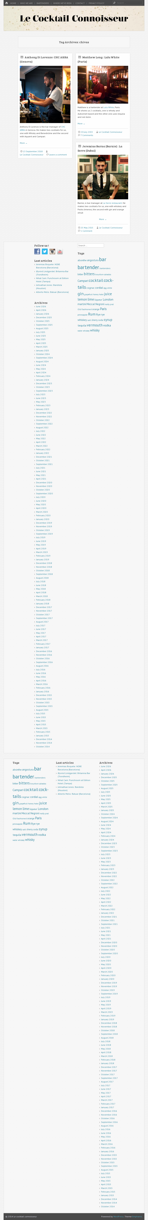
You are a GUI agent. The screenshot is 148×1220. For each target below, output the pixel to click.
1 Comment (86, 231)
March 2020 (42, 511)
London (108, 299)
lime (91, 299)
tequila (82, 325)
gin (81, 293)
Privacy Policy (96, 3)
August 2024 (42, 361)
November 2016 (44, 654)
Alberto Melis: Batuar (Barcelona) (52, 292)
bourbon (99, 274)
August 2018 (42, 577)
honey (96, 294)
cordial (99, 287)
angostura (93, 260)
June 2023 (41, 398)
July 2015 (40, 713)
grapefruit (88, 294)
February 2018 (43, 599)
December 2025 (44, 317)
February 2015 (43, 731)
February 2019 (43, 555)
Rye (98, 314)
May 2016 (41, 676)
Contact (80, 3)
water (80, 331)
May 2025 (41, 339)
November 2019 (44, 526)
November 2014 (44, 742)
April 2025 (41, 343)
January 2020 (42, 519)
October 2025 (43, 321)
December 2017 (44, 607)
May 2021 (41, 475)
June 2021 (41, 471)
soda (100, 320)
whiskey (86, 331)
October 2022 (43, 420)
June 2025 (41, 335)
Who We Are (26, 3)
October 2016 (43, 658)
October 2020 (43, 489)
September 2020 (44, 493)
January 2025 (42, 350)
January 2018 (42, 603)
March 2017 (42, 640)
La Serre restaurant (112, 203)
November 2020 (44, 486)
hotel (101, 294)
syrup (108, 319)
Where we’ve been (62, 3)
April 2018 (41, 592)
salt (89, 320)
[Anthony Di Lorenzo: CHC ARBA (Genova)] (45, 124)
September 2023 (44, 390)
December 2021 (44, 456)
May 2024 (41, 368)
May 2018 (41, 588)
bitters (89, 273)
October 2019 (43, 530)
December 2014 (44, 739)
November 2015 (44, 699)
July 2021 (40, 467)
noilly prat (109, 304)
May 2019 (41, 544)
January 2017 (42, 647)
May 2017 (41, 632)
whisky (95, 330)
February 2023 (43, 405)
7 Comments (87, 135)
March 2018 (42, 596)
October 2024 (43, 354)
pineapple (83, 314)
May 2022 (41, 438)
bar (102, 259)
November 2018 (44, 566)
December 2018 (44, 563)
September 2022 (44, 423)
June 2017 (41, 629)
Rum (91, 314)
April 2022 (41, 442)
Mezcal (91, 304)
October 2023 (43, 387)
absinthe (82, 260)
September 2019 (44, 533)
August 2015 (42, 709)
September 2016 (44, 662)
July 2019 (40, 537)
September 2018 (44, 574)
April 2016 (41, 680)
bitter (80, 274)
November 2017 (44, 610)
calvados (107, 274)
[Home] (6, 3)
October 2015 (43, 702)
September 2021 (44, 464)
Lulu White (108, 107)
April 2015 (41, 724)
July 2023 (40, 394)
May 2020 (41, 504)
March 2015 (42, 728)
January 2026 (42, 313)
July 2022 (40, 431)
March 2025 (42, 346)
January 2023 (42, 409)
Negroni (99, 304)
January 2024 (42, 379)
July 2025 (40, 332)
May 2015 (41, 720)
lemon (82, 299)
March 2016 (42, 684)
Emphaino (137, 1216)
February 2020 (43, 515)
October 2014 (43, 746)
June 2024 (41, 365)
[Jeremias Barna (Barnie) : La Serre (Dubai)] (103, 200)
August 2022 (42, 427)
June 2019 (41, 541)
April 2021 (41, 478)
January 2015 (42, 735)
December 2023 (44, 383)
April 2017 (41, 636)
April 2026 (41, 310)
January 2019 (42, 559)
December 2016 (44, 651)
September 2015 (44, 706)
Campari (83, 281)
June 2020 (41, 500)
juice (108, 293)
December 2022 (44, 412)
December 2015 (44, 695)
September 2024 (44, 357)
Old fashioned (85, 309)
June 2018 (41, 585)
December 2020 (44, 482)
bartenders (105, 268)
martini (82, 304)
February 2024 (43, 376)
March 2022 (42, 445)
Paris (103, 309)
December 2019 (44, 522)
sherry (95, 320)
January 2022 (42, 453)
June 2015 (41, 717)
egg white (108, 288)
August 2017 (42, 621)
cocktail (96, 280)
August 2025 (42, 328)
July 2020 (40, 497)
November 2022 (44, 416)
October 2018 (43, 570)
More (23, 143)
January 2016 (42, 691)
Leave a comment (58, 154)
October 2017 (43, 614)
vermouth (95, 325)
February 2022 (43, 449)
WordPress (118, 1216)
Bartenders (43, 3)
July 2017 (40, 625)
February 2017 (43, 643)
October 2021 (43, 460)
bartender (88, 267)
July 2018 (40, 581)
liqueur (98, 299)
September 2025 (44, 324)
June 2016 (41, 673)
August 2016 (42, 665)
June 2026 (41, 306)
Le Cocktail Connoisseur (31, 154)
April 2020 (41, 508)
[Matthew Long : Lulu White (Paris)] (103, 105)
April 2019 (41, 548)
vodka (107, 325)
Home (13, 3)
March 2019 (42, 552)
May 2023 (41, 401)
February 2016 (43, 687)
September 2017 (44, 618)
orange (95, 309)
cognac (90, 287)
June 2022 (41, 434)
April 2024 (41, 372)
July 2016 (40, 669)
